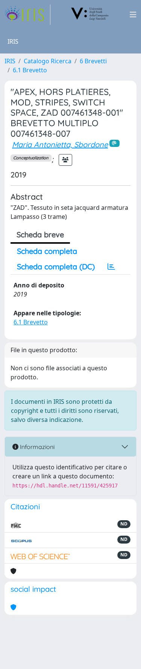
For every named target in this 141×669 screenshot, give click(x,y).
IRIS (10, 61)
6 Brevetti (93, 61)
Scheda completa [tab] (47, 251)
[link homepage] (27, 15)
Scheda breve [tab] (40, 234)
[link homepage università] (90, 15)
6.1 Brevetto (30, 70)
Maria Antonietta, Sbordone (60, 144)
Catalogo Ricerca (47, 61)
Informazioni (36, 447)
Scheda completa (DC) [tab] (56, 266)
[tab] (111, 267)
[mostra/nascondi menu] (133, 14)
